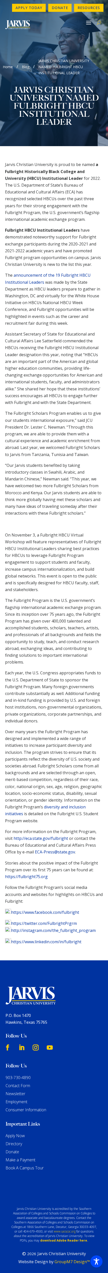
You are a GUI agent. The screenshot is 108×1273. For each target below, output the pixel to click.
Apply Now (15, 1135)
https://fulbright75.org (26, 876)
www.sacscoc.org (65, 1231)
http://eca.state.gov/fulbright (41, 838)
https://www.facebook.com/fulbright (45, 912)
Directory (14, 1143)
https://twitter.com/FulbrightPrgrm (44, 923)
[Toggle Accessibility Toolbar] (96, 1261)
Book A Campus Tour (25, 1168)
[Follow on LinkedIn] (22, 1048)
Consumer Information (26, 1110)
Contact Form (18, 1085)
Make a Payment (20, 1160)
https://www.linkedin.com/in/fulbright (46, 942)
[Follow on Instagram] (36, 1048)
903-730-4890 (18, 1077)
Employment (16, 1101)
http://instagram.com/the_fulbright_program (53, 930)
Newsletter (15, 1093)
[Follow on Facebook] (8, 1048)
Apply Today (29, 7)
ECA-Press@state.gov (55, 852)
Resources (89, 7)
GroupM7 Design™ (72, 1261)
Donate (60, 7)
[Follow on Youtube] (50, 1048)
